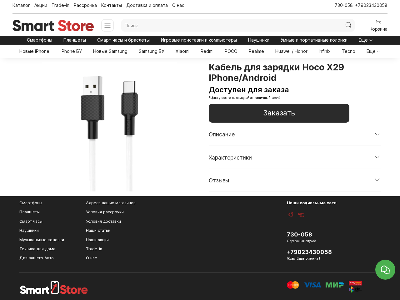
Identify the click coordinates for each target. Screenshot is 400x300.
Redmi (207, 51)
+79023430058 (371, 5)
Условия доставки (103, 221)
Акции (40, 5)
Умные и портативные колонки (314, 40)
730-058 (344, 5)
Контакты (111, 5)
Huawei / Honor (291, 51)
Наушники (258, 40)
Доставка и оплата (147, 5)
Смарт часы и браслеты (123, 40)
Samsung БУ (151, 51)
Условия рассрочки (105, 212)
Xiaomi (182, 51)
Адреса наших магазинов (111, 203)
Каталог (21, 5)
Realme (256, 51)
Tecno (348, 51)
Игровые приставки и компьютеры (199, 40)
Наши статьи (98, 230)
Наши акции (97, 239)
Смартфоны (39, 40)
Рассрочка (85, 5)
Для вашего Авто (36, 258)
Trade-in (60, 5)
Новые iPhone (34, 51)
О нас (178, 5)
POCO (231, 51)
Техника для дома (37, 249)
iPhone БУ (71, 51)
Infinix (325, 51)
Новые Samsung (110, 51)
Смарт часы (30, 221)
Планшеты (74, 40)
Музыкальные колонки (41, 239)
